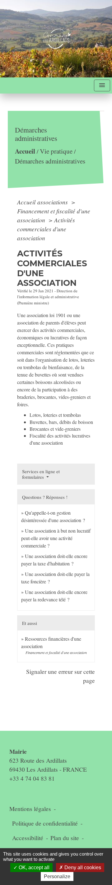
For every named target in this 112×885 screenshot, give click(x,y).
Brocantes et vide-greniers (55, 428)
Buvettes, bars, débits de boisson (61, 422)
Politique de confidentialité (45, 823)
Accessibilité (27, 838)
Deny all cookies (82, 867)
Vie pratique (56, 151)
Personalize (57, 876)
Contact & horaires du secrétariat (55, 739)
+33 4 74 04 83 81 (32, 778)
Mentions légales (30, 809)
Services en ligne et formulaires (41, 474)
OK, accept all (33, 867)
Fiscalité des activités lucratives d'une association (60, 439)
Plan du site (64, 838)
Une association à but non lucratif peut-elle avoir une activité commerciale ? (56, 538)
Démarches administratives (50, 161)
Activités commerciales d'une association (46, 229)
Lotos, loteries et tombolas (55, 415)
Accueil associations (43, 202)
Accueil (25, 151)
